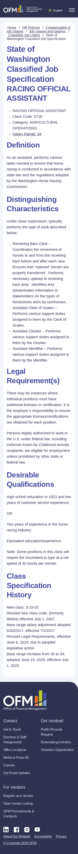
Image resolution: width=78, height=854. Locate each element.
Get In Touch (12, 729)
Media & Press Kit (16, 757)
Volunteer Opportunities (57, 750)
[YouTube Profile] (37, 829)
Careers (9, 765)
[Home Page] (24, 700)
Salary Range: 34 (26, 134)
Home (11, 27)
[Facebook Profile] (16, 829)
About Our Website (16, 836)
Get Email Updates (16, 773)
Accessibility (43, 836)
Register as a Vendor (18, 796)
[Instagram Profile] (27, 829)
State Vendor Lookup (18, 803)
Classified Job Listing (24, 35)
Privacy (61, 836)
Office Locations (14, 750)
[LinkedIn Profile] (6, 829)
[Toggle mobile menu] (72, 10)
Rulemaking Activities (56, 742)
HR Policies (31, 27)
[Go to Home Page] (22, 8)
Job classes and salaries (47, 31)
